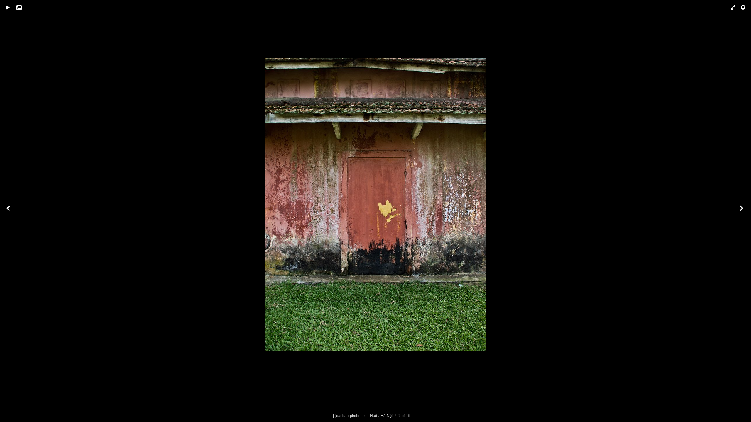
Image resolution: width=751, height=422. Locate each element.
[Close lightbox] (743, 7)
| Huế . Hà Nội (380, 415)
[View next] (742, 211)
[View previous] (9, 211)
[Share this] (23, 7)
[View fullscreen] (730, 7)
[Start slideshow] (8, 7)
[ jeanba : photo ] (347, 415)
